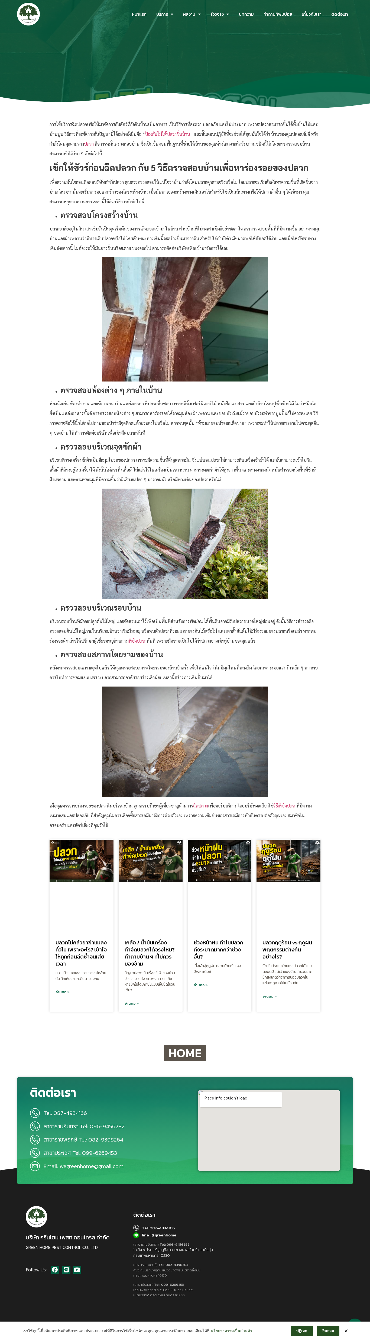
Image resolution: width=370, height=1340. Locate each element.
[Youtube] (77, 1270)
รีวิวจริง (217, 14)
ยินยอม (328, 1330)
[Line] (66, 1270)
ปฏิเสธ (301, 1330)
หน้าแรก (139, 14)
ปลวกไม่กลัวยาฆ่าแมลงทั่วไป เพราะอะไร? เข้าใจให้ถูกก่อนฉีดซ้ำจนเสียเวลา (81, 953)
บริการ (162, 14)
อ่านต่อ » (63, 992)
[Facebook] (55, 1270)
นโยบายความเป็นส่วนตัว (231, 1330)
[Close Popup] (346, 1330)
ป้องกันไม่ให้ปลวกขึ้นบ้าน (167, 134)
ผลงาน (189, 14)
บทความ (246, 14)
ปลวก (89, 144)
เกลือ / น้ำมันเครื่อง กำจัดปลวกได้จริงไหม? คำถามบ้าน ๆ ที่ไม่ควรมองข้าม (150, 953)
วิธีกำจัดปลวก (285, 806)
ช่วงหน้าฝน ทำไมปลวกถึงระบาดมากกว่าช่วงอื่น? (218, 949)
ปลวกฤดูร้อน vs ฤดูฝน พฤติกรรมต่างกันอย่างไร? (287, 949)
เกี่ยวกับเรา (312, 14)
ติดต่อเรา (339, 14)
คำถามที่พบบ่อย (278, 14)
